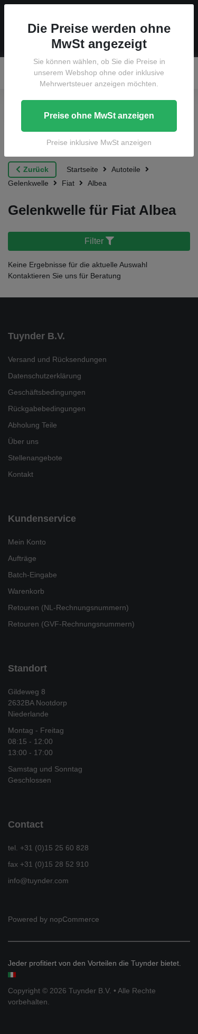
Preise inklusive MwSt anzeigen (99, 142)
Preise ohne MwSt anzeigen (99, 115)
